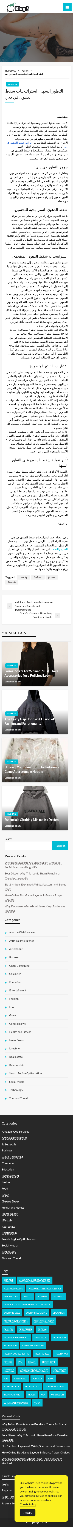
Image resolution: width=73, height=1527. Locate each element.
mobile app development (34, 1370)
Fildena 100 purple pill (16, 1337)
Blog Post (8, 1496)
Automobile (16, 948)
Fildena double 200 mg (16, 1353)
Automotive (11, 1296)
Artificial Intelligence (21, 940)
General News (17, 1023)
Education (15, 982)
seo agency (20, 1378)
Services (37, 1378)
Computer (15, 973)
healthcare (48, 1362)
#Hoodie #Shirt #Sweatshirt (34, 1280)
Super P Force (11, 1386)
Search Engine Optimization (25, 1073)
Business (14, 957)
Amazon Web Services (22, 932)
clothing (58, 1296)
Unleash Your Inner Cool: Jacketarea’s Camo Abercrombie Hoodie (31, 769)
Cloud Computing (19, 965)
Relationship (16, 1065)
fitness (51, 577)
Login (5, 1484)
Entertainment (17, 990)
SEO (6, 1378)
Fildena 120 (41, 1337)
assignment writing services (45, 1288)
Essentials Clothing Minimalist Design (31, 820)
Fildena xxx (61, 1353)
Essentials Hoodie (44, 1321)
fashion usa (25, 1329)
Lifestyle (14, 1048)
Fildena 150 (59, 1337)
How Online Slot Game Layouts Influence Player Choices (36, 1452)
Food (12, 1007)
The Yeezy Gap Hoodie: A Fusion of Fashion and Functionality (29, 721)
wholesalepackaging (16, 1403)
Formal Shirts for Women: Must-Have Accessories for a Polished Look (31, 673)
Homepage (10, 71)
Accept (28, 1512)
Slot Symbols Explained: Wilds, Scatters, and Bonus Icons (36, 1446)
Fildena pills (42, 1353)
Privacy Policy (10, 1503)
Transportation (13, 1394)
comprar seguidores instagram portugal (27, 1304)
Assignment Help (13, 1288)
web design (57, 1394)
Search (8, 838)
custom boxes (12, 1312)
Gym (20, 1362)
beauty (23, 577)
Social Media (16, 1081)
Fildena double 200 (33, 1345)
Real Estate (60, 1370)
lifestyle (9, 1370)
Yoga (37, 1403)
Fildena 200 (10, 1345)
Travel (31, 1394)
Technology (16, 1089)
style (51, 1378)
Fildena (42, 1329)
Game (12, 1015)
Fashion (25, 71)
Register (7, 1490)
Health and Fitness (20, 1031)
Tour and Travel (18, 1098)
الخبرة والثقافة (59, 549)
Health (12, 582)
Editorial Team (12, 681)
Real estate (16, 1056)
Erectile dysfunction (16, 1321)
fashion (38, 577)
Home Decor (16, 1040)
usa (43, 1394)
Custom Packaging (36, 1312)
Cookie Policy (28, 1504)
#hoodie (8, 1280)
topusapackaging (55, 1386)
